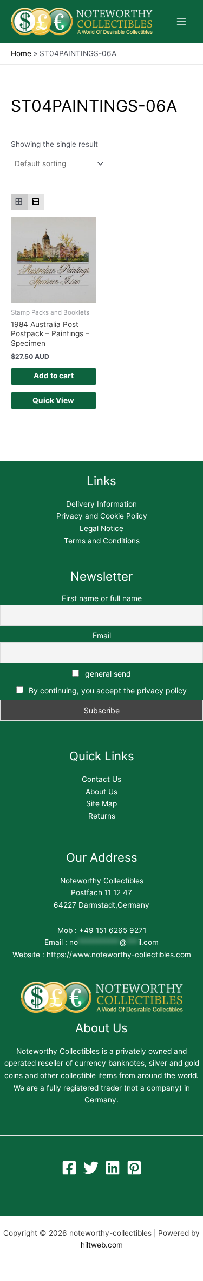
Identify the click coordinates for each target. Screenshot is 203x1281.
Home (21, 53)
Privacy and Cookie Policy (101, 516)
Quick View (53, 400)
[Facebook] (69, 1167)
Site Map (101, 803)
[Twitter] (91, 1167)
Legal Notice (101, 528)
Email (102, 635)
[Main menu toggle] (181, 21)
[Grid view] (19, 202)
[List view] (36, 202)
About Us (101, 791)
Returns (101, 816)
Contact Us (101, 779)
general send (107, 673)
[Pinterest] (134, 1167)
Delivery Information (101, 504)
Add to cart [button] (54, 375)
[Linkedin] (112, 1167)
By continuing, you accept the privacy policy (108, 690)
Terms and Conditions (102, 540)
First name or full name (102, 598)
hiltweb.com (102, 1245)
